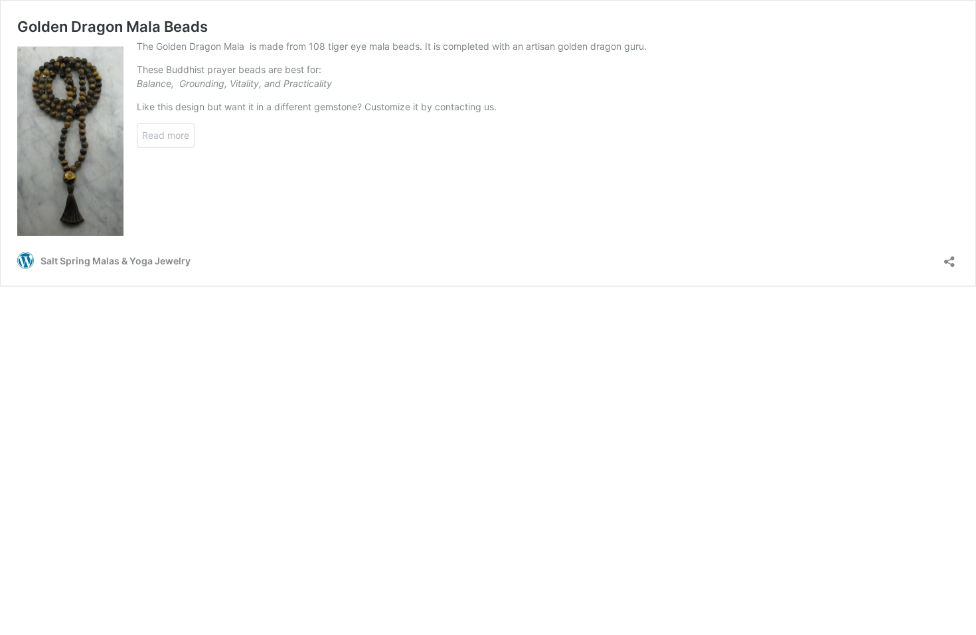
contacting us (464, 106)
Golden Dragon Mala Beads (112, 26)
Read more (165, 135)
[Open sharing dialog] (949, 257)
